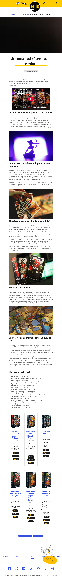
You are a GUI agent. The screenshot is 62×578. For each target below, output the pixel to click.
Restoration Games (25, 536)
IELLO (16, 557)
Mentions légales (8, 575)
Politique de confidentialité (22, 575)
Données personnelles (36, 575)
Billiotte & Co (55, 575)
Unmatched (38, 536)
